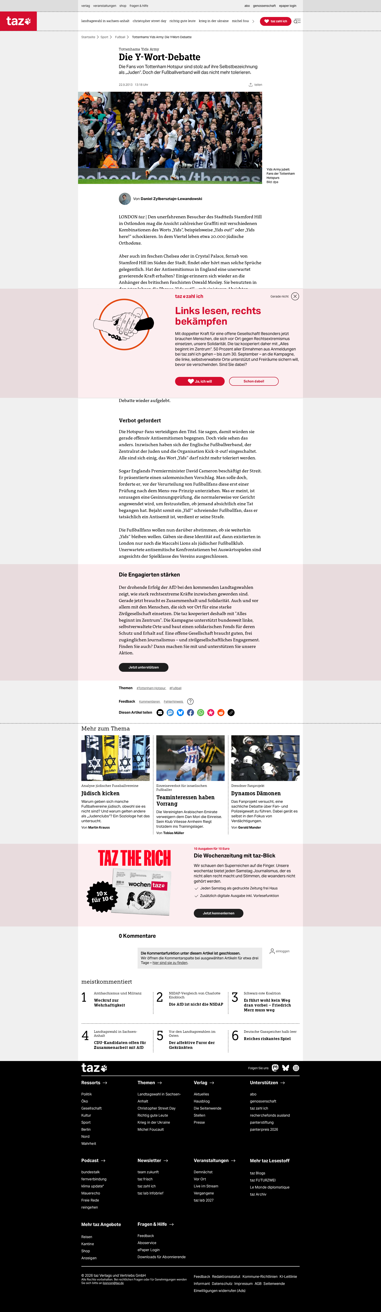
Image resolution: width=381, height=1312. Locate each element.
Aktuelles (201, 1094)
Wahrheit (88, 1143)
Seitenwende (274, 1283)
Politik (86, 1094)
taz (94, 1068)
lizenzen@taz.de (113, 1283)
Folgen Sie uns (258, 1068)
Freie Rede (90, 1200)
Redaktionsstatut (226, 1276)
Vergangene (204, 1193)
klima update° (92, 1186)
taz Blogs (257, 1173)
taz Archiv (258, 1194)
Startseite (88, 37)
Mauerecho (90, 1193)
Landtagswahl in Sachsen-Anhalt (159, 1098)
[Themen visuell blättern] (253, 21)
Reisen (86, 1237)
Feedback (146, 1235)
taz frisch (145, 1179)
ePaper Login (149, 1250)
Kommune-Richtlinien (261, 1276)
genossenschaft (263, 1101)
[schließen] (295, 296)
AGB (258, 1283)
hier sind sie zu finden (170, 962)
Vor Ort (200, 1179)
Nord (85, 1136)
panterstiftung (262, 1122)
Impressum (244, 1283)
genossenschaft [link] (264, 6)
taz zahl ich (259, 1108)
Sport (104, 37)
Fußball (120, 37)
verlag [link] (85, 6)
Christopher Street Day (157, 1108)
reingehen (89, 1207)
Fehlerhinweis (174, 702)
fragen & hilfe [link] (139, 6)
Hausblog (202, 1101)
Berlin (86, 1129)
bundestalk (90, 1172)
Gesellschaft (91, 1108)
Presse (199, 1122)
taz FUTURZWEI (263, 1180)
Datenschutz (222, 1283)
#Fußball (175, 688)
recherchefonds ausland (270, 1115)
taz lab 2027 (204, 1200)
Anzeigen (89, 1258)
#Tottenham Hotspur (151, 688)
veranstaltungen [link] (104, 6)
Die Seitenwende (207, 1108)
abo (253, 1094)
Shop (85, 1251)
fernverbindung (93, 1179)
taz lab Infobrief (150, 1193)
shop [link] (123, 6)
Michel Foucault (151, 1129)
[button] (297, 21)
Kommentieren (150, 702)
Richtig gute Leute (153, 1115)
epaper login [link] (287, 6)
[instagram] (296, 1070)
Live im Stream (206, 1186)
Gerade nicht (280, 296)
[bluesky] (285, 1070)
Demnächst (203, 1172)
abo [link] (247, 6)
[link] (106, 21)
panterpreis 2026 (264, 1129)
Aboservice (147, 1243)
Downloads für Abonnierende (162, 1257)
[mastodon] (275, 1070)
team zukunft (148, 1172)
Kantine (87, 1244)
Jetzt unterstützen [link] (144, 667)
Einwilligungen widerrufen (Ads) (219, 1290)
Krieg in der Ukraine (154, 1122)
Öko (84, 1101)
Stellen (199, 1115)
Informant (202, 1283)
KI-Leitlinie (288, 1276)
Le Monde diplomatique (269, 1187)
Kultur (86, 1115)
